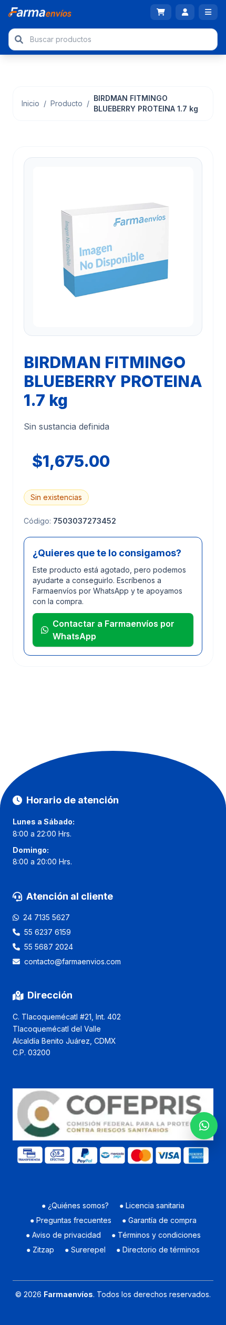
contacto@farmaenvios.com (72, 961)
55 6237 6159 (47, 932)
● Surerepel (85, 1249)
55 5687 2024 (48, 946)
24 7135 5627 (46, 917)
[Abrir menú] (208, 12)
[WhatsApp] (204, 1125)
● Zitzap (40, 1249)
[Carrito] (160, 12)
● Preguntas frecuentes (70, 1220)
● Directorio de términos (158, 1249)
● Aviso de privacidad (63, 1234)
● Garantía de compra (159, 1220)
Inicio (30, 103)
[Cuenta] (185, 12)
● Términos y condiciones (156, 1234)
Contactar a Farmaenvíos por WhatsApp (113, 629)
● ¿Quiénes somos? (75, 1205)
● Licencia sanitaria (151, 1205)
